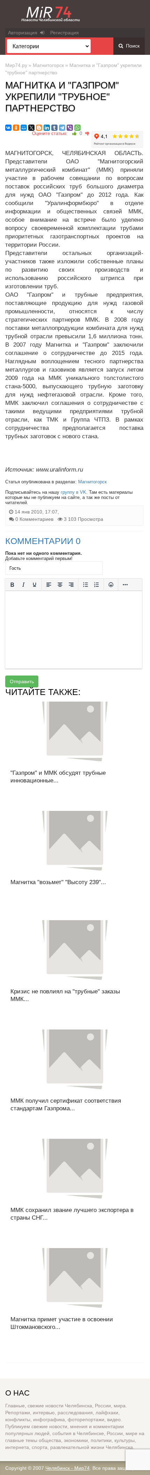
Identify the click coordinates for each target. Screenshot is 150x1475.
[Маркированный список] (85, 584)
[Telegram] (62, 128)
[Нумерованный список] (97, 584)
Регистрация (64, 32)
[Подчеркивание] (34, 584)
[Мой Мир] (24, 128)
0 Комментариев (34, 519)
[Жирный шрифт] (12, 584)
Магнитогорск (48, 65)
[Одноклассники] (16, 128)
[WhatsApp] (77, 128)
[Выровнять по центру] (60, 584)
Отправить (22, 681)
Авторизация (24, 32)
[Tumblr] (54, 128)
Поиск (131, 46)
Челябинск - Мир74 (67, 1468)
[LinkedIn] (47, 128)
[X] (31, 128)
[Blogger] (39, 128)
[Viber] (70, 128)
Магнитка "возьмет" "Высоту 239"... (58, 882)
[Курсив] (23, 584)
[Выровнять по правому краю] (71, 584)
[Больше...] (125, 584)
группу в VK (73, 492)
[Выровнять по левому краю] (49, 584)
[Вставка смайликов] (111, 584)
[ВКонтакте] (8, 128)
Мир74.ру (16, 65)
